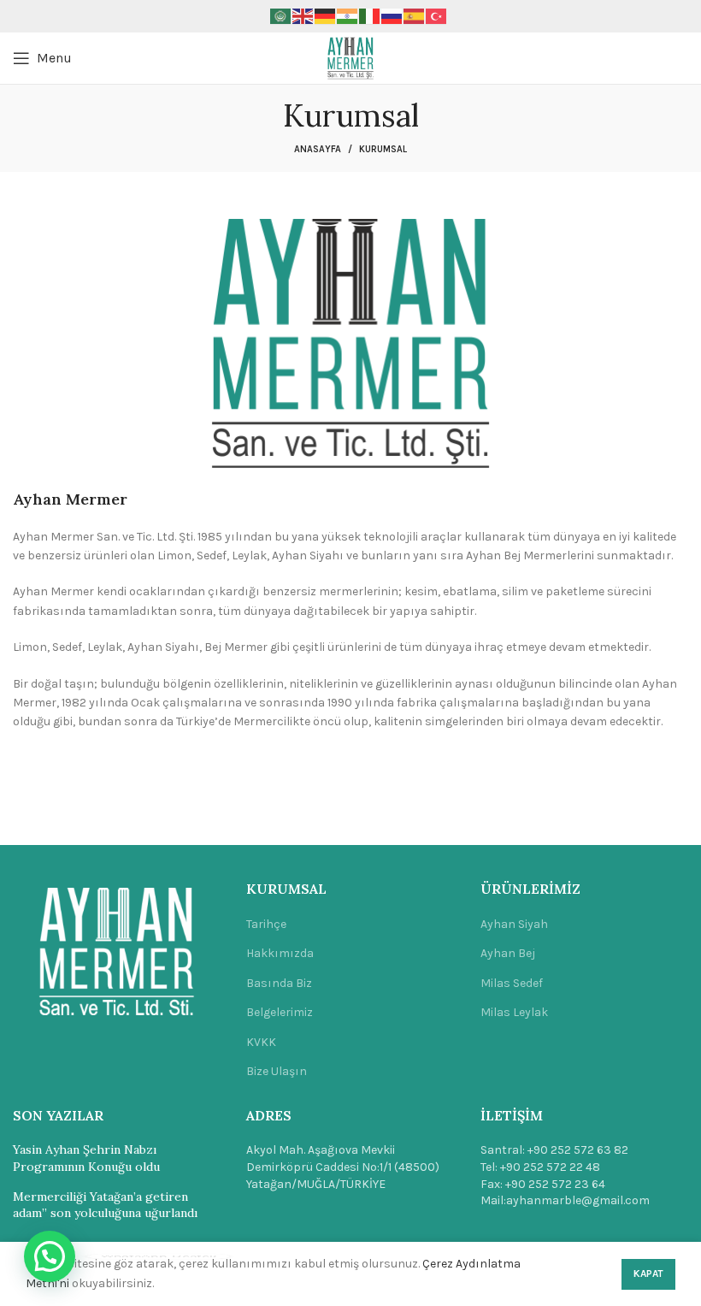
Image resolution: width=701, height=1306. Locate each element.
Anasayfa (317, 149)
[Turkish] (437, 16)
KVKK (261, 1042)
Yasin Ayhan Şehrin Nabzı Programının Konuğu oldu (86, 1158)
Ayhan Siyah (514, 924)
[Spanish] (415, 16)
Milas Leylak (514, 1012)
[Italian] (370, 16)
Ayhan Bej (507, 953)
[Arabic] (281, 16)
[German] (326, 16)
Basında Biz (279, 983)
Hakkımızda (280, 953)
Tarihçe (266, 924)
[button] (49, 1256)
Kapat (648, 1273)
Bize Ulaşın (276, 1071)
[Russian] (392, 16)
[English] (303, 16)
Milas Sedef (511, 983)
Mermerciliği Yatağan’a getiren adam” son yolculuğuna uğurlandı (105, 1205)
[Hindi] (348, 16)
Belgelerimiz (279, 1012)
